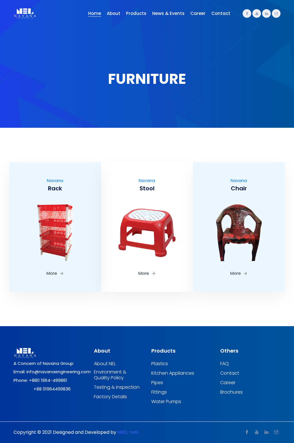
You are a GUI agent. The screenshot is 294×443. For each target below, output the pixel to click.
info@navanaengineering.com (58, 372)
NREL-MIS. (128, 432)
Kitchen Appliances (172, 373)
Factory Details (110, 397)
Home (94, 13)
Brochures (231, 392)
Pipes (157, 383)
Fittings (159, 392)
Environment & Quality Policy (110, 375)
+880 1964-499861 (48, 380)
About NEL (105, 364)
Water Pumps (166, 402)
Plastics (159, 364)
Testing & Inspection (117, 387)
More (52, 273)
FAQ (224, 364)
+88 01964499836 (52, 389)
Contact (220, 13)
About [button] (113, 13)
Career (198, 13)
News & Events (168, 13)
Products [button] (136, 13)
